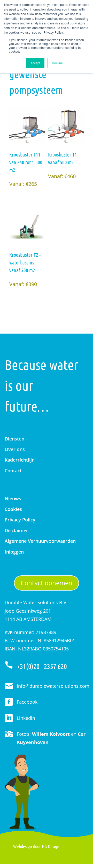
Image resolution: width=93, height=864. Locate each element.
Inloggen (14, 552)
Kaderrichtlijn (20, 460)
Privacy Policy (20, 520)
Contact (13, 470)
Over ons (15, 449)
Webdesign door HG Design (36, 846)
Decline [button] (57, 63)
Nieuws (13, 498)
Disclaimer (16, 530)
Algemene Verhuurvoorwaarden (40, 541)
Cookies (13, 509)
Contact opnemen (46, 582)
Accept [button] (35, 63)
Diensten (14, 439)
